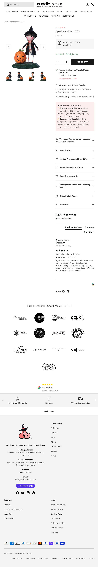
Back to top (49, 411)
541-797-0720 (25, 472)
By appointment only (25, 465)
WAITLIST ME (30, 16)
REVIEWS (55, 16)
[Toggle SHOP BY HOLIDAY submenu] (61, 11)
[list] (26, 47)
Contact (54, 532)
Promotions (56, 446)
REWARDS (43, 16)
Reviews (54, 451)
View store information (68, 78)
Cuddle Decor (13, 553)
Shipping (55, 428)
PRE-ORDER (86, 11)
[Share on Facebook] (63, 291)
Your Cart (8, 514)
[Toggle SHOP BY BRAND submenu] (38, 11)
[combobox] (19, 4)
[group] (75, 215)
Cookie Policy (57, 514)
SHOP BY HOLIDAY (50, 11)
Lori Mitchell (60, 28)
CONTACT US (68, 16)
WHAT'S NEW (12, 11)
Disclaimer (55, 518)
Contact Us (9, 518)
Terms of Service (58, 505)
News (53, 456)
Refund (54, 433)
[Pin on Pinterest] (68, 291)
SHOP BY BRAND (28, 11)
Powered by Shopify (24, 553)
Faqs (53, 437)
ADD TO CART (82, 62)
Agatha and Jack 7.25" (17, 22)
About (53, 442)
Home (6, 22)
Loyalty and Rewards (13, 509)
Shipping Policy (58, 523)
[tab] (73, 228)
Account (7, 505)
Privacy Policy (57, 509)
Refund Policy (57, 528)
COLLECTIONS (71, 11)
